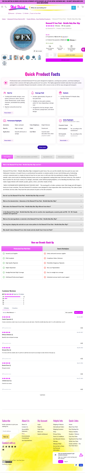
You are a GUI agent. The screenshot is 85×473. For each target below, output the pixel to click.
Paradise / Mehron (74, 434)
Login (39, 424)
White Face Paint (73, 441)
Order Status (41, 429)
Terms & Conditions (58, 436)
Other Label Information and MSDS (27, 156)
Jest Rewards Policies (59, 439)
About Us (24, 424)
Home (4, 19)
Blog (23, 433)
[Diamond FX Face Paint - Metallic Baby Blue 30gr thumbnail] (4, 57)
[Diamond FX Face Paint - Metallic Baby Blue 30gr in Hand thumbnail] (22, 57)
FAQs (54, 431)
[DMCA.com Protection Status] (7, 462)
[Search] (73, 8)
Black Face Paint (73, 427)
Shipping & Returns (58, 424)
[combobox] (50, 8)
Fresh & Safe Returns (61, 49)
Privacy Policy (57, 434)
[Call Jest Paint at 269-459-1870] (6, 7)
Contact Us (25, 427)
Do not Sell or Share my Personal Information (58, 448)
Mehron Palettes (73, 431)
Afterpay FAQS (57, 443)
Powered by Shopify (7, 464)
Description (7, 156)
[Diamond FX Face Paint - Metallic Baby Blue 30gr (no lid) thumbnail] (27, 57)
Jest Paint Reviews (27, 440)
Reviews (19, 13)
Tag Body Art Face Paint (75, 439)
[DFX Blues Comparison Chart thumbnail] (39, 57)
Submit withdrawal (43, 434)
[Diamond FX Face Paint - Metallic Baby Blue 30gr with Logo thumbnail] (33, 57)
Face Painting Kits (74, 429)
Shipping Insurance (58, 429)
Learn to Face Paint (36, 13)
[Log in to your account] (78, 7)
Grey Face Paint (73, 436)
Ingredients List (47, 156)
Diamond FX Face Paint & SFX (16, 19)
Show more (42, 147)
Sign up (5, 437)
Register (40, 427)
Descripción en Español (65, 156)
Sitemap (55, 441)
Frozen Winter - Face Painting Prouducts (38, 19)
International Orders (58, 427)
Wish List (40, 431)
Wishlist (26, 13)
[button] (64, 37)
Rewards (12, 13)
